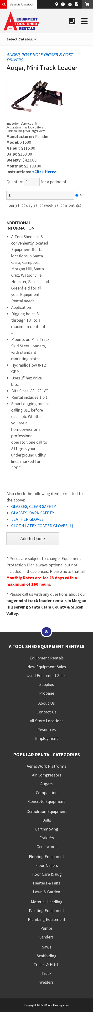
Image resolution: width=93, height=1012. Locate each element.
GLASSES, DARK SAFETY (32, 513)
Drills (46, 820)
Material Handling (46, 901)
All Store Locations (46, 720)
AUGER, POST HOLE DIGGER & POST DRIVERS (39, 57)
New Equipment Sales (46, 666)
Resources (46, 729)
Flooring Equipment (46, 856)
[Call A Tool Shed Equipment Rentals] (72, 21)
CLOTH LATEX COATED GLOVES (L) (42, 525)
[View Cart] (87, 4)
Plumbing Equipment (46, 919)
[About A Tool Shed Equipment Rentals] (63, 4)
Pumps (46, 928)
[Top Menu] (46, 631)
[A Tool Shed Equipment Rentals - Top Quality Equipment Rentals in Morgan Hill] (21, 29)
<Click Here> (44, 171)
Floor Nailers (46, 865)
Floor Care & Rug (46, 874)
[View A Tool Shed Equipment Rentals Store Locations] (57, 4)
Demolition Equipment (46, 811)
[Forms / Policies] (77, 4)
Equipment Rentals (47, 658)
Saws (46, 947)
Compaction (46, 792)
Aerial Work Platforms (46, 766)
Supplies (46, 684)
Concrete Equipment (46, 801)
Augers (46, 783)
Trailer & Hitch (46, 964)
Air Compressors (46, 775)
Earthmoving (46, 829)
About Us (46, 703)
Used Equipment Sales (46, 675)
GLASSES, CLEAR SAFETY (33, 506)
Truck (46, 973)
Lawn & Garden (46, 891)
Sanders (46, 937)
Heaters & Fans (46, 883)
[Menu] (84, 21)
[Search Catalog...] (3, 4)
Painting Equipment (46, 910)
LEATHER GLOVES (27, 519)
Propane (46, 693)
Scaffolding (47, 955)
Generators (46, 846)
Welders (46, 982)
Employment (46, 738)
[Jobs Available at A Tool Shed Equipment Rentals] (70, 4)
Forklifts (46, 837)
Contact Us (46, 712)
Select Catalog (19, 39)
